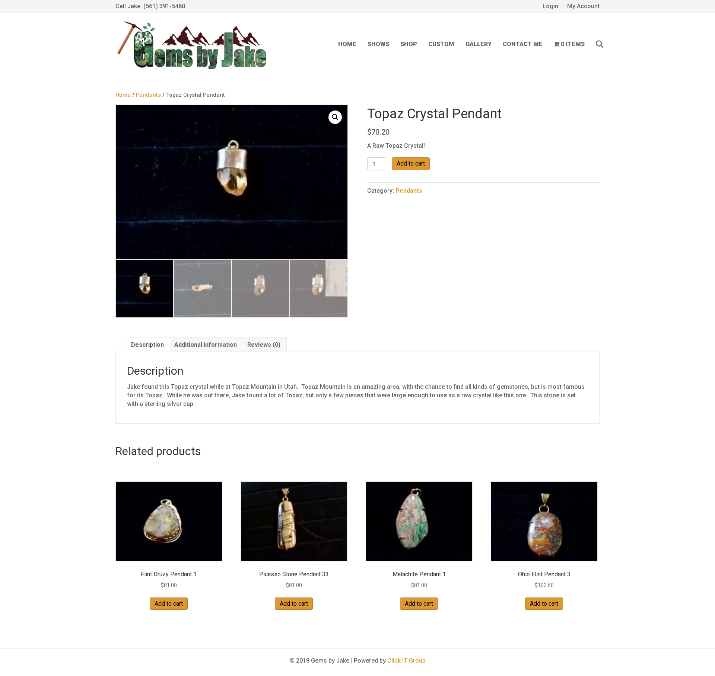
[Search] (595, 44)
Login (550, 6)
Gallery (478, 44)
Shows (378, 44)
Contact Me (523, 44)
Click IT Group (406, 660)
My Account (583, 6)
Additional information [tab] (205, 344)
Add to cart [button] (169, 603)
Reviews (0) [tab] (263, 344)
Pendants (148, 95)
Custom (441, 44)
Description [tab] (147, 344)
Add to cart (411, 163)
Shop (408, 44)
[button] (335, 117)
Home (347, 44)
